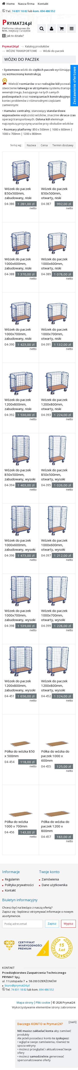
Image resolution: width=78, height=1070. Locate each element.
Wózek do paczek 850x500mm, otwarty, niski (54, 193)
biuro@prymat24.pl (17, 985)
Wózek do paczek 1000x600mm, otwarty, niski (54, 263)
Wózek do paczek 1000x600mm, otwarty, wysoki (54, 545)
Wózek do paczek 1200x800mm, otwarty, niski (54, 404)
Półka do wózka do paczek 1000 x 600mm (55, 756)
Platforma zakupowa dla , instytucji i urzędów (16, 29)
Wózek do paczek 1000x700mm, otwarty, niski (54, 334)
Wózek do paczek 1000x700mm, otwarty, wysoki (54, 615)
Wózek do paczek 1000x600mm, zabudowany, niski (18, 263)
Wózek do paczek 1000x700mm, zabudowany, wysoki (20, 615)
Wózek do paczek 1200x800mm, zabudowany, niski (18, 404)
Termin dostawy (62, 145)
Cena (44, 145)
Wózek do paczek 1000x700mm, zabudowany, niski (18, 334)
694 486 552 (47, 11)
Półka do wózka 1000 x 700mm (16, 823)
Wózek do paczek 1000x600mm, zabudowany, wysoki (20, 545)
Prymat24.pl (10, 46)
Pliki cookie (43, 1002)
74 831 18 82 (19, 11)
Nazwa (31, 145)
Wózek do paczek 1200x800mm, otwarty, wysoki (54, 685)
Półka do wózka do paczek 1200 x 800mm (55, 826)
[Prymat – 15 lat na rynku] (62, 948)
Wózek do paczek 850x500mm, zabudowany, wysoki (20, 474)
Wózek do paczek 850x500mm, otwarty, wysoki (54, 474)
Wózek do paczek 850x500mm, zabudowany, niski (18, 193)
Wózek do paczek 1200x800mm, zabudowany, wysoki (20, 685)
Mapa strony (25, 1002)
